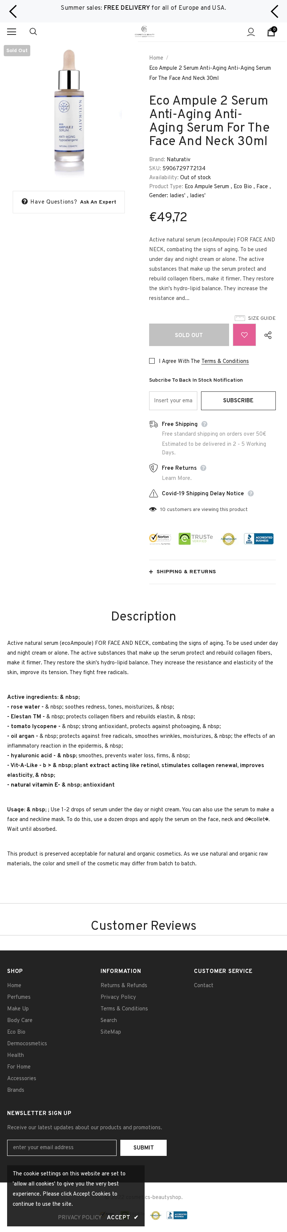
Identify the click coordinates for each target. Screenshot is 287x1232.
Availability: (164, 177)
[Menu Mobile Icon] (11, 31)
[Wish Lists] (244, 335)
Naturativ (179, 159)
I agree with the (179, 361)
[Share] (266, 335)
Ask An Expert (98, 202)
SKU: (155, 168)
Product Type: (166, 186)
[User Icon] (251, 32)
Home (156, 58)
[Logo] (144, 31)
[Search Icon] (41, 32)
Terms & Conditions (225, 361)
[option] (143, 8)
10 (163, 510)
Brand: (157, 159)
